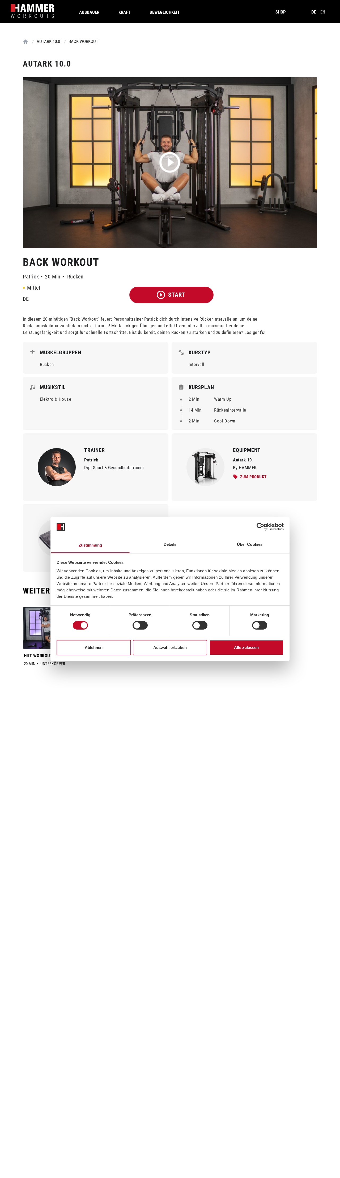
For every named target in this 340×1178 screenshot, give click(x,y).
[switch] (140, 625)
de (313, 12)
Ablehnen (94, 647)
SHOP (280, 12)
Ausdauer (89, 12)
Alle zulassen (246, 647)
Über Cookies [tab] (249, 544)
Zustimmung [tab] (90, 545)
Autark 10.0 (48, 41)
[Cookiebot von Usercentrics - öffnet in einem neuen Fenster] (260, 527)
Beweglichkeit (165, 12)
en (322, 12)
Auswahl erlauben (170, 647)
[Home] (25, 41)
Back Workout (83, 41)
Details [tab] (170, 544)
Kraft (124, 12)
